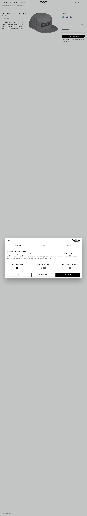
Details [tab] (43, 245)
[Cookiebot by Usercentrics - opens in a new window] (73, 240)
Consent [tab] (18, 245)
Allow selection (43, 274)
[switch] (43, 268)
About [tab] (69, 245)
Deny (18, 274)
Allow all (68, 274)
